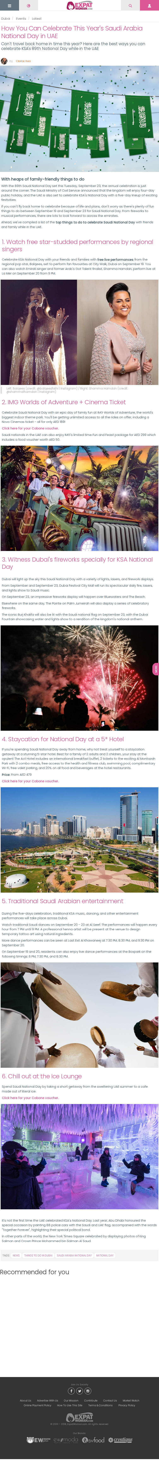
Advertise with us (47, 1400)
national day (104, 1255)
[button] (9, 5)
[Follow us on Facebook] (71, 1391)
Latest (37, 18)
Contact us (110, 1400)
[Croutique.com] (120, 1440)
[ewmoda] (66, 1440)
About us (25, 1400)
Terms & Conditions (100, 1405)
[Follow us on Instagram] (88, 1391)
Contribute (91, 1400)
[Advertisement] (78, 1323)
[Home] (79, 5)
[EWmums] (38, 1440)
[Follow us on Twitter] (79, 1391)
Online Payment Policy (37, 1405)
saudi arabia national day (74, 1255)
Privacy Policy (126, 1405)
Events (21, 18)
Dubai (5, 18)
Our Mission (71, 1400)
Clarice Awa (23, 61)
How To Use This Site (69, 1405)
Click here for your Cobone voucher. (30, 428)
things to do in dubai (38, 1255)
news (16, 1255)
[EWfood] (93, 1440)
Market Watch (131, 1400)
